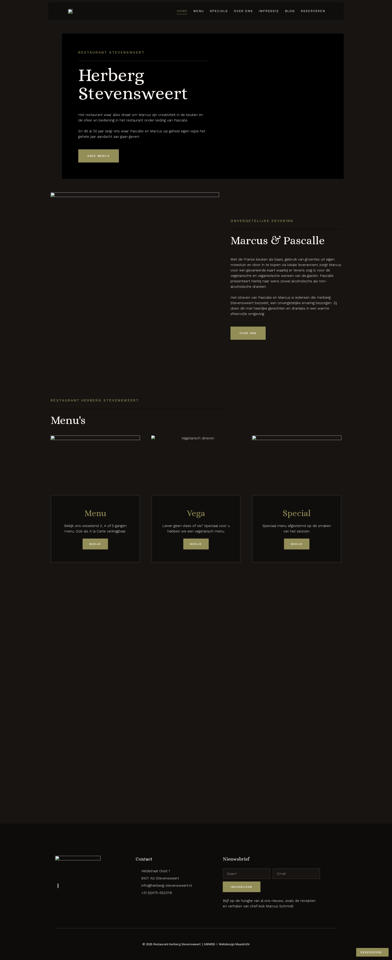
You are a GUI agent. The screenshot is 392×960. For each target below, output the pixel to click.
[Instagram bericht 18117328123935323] (215, 600)
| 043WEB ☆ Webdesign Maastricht (226, 944)
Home (182, 11)
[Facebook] (139, 901)
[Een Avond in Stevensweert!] (18, 600)
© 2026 (147, 944)
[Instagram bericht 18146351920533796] (334, 600)
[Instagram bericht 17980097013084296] (97, 600)
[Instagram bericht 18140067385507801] (136, 600)
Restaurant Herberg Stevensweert (177, 944)
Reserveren (313, 11)
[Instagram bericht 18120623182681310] (255, 600)
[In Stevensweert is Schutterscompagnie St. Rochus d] (176, 707)
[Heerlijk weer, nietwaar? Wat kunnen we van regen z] (294, 674)
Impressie (269, 11)
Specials (219, 11)
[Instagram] (147, 901)
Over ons (243, 11)
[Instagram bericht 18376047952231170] (373, 600)
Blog (290, 11)
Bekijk (95, 544)
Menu (198, 11)
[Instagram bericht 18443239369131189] (58, 600)
